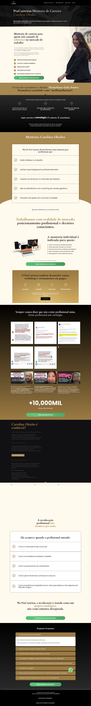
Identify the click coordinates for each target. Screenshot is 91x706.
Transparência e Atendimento (45, 698)
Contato (73, 2)
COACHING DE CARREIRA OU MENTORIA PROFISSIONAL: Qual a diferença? (41, 658)
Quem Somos (68, 2)
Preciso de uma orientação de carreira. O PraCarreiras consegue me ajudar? (43, 673)
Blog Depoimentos (60, 2)
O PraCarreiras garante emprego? (30, 634)
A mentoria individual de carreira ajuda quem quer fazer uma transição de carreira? (45, 663)
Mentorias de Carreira (48, 2)
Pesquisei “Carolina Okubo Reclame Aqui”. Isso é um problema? (39, 678)
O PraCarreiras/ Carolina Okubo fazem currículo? (34, 654)
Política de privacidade (49, 702)
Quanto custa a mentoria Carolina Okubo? (32, 649)
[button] (22, 377)
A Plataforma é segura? (26, 668)
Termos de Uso (39, 702)
